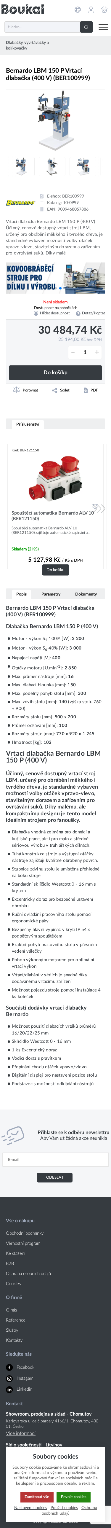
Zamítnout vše (37, 1497)
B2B (10, 1263)
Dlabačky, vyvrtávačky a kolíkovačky (27, 45)
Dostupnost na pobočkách (55, 308)
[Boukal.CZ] (22, 9)
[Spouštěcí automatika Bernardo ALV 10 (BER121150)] (55, 478)
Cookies (13, 1284)
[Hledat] (86, 27)
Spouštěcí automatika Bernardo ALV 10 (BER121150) (53, 516)
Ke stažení (15, 1253)
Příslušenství (27, 424)
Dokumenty (86, 594)
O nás (11, 1310)
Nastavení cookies (30, 1507)
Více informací (21, 1433)
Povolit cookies (73, 1497)
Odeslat (55, 1177)
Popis (21, 594)
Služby (12, 1330)
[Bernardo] (21, 203)
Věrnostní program (23, 1243)
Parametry (50, 594)
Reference (15, 1320)
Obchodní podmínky (25, 1233)
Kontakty (14, 1340)
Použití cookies (64, 1507)
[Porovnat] (95, 506)
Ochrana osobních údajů (28, 1273)
